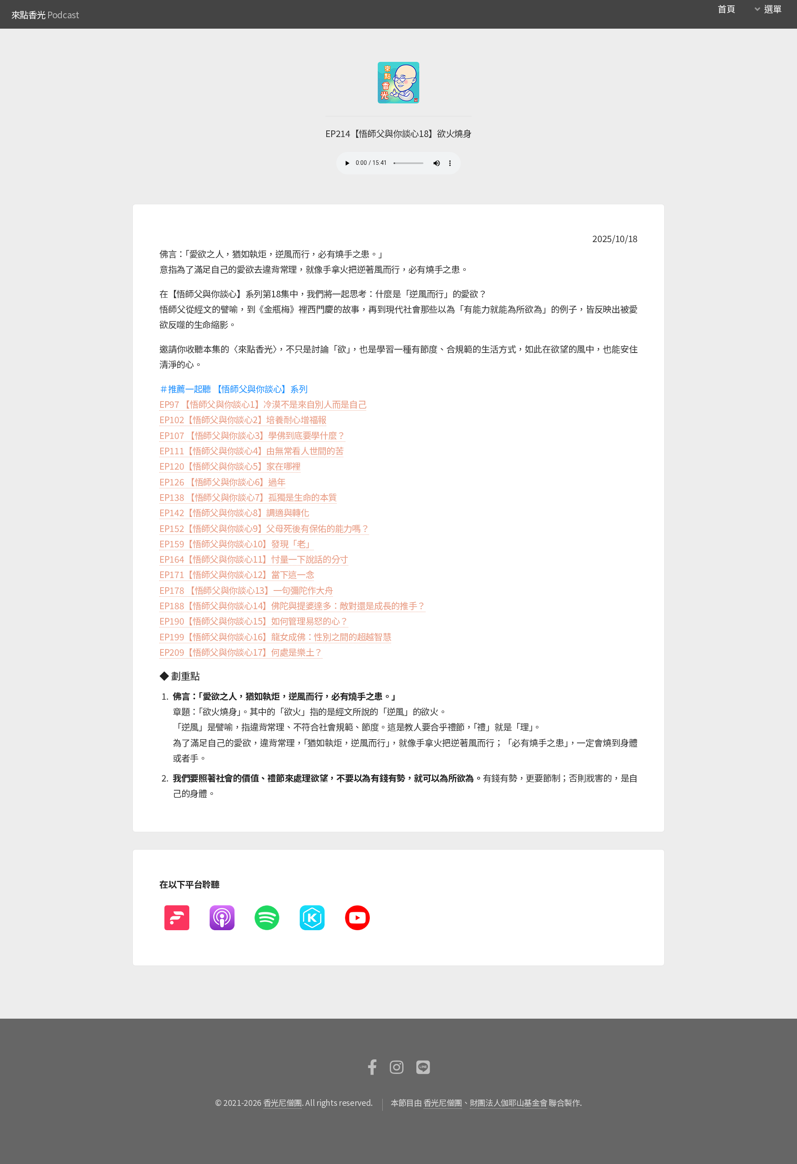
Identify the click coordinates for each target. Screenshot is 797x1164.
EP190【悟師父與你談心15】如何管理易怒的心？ (253, 620)
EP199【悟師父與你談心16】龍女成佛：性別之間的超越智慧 (275, 636)
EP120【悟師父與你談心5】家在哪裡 (230, 465)
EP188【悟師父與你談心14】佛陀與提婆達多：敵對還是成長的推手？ (292, 605)
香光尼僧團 (282, 1102)
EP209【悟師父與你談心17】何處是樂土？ (241, 651)
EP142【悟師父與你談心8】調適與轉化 (234, 512)
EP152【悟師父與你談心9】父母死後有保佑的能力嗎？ (264, 528)
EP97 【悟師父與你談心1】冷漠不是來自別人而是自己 (262, 403)
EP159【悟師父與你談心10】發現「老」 (236, 543)
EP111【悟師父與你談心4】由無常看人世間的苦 (251, 450)
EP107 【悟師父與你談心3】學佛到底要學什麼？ (252, 435)
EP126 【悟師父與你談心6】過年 (222, 481)
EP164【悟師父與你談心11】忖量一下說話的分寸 (253, 558)
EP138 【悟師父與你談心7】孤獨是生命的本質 (248, 496)
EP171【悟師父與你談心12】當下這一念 (236, 574)
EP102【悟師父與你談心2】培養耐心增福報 (242, 419)
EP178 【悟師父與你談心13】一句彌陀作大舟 (246, 589)
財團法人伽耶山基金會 (509, 1102)
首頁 (726, 8)
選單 (772, 8)
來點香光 (28, 14)
